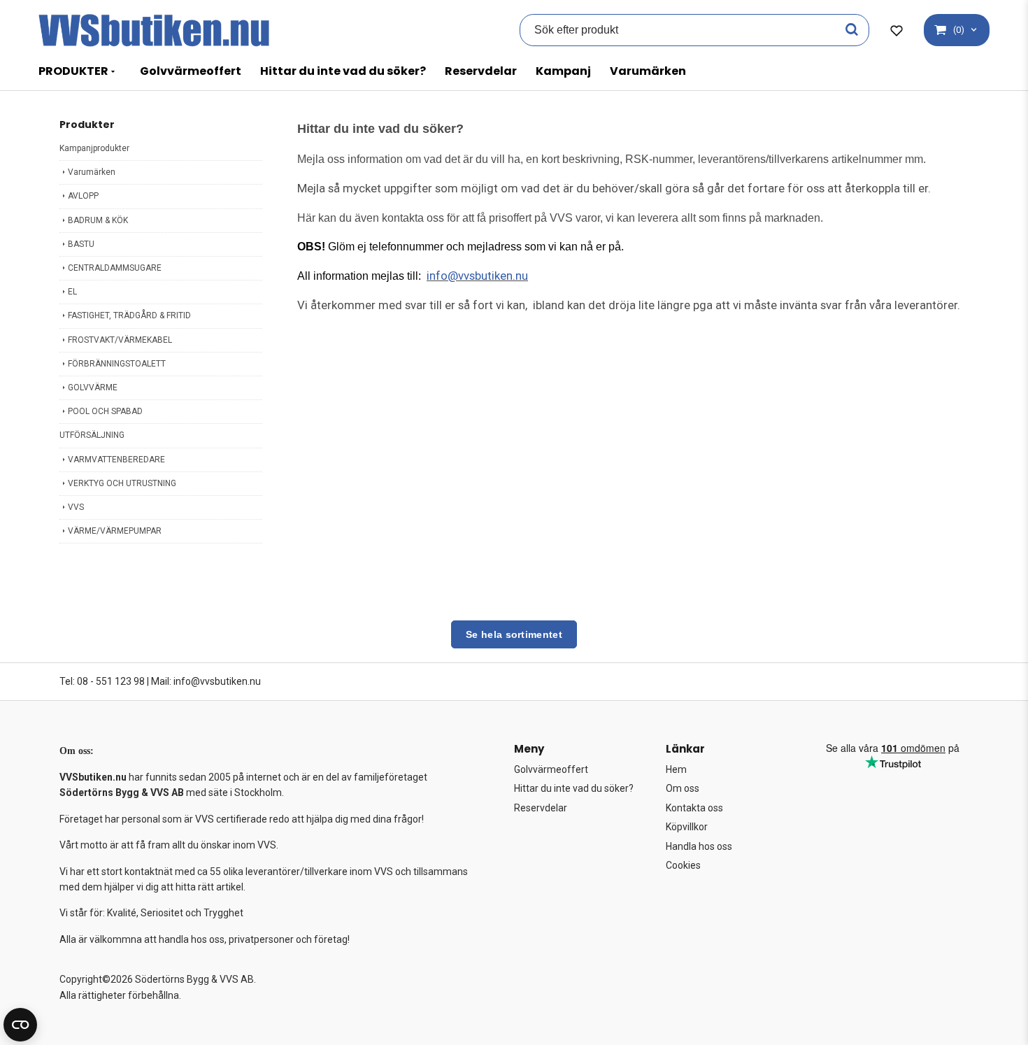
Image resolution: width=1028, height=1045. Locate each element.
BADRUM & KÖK (98, 220)
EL (72, 292)
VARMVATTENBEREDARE (116, 459)
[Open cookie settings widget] (20, 1025)
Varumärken (648, 71)
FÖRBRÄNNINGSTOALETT (117, 364)
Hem (676, 769)
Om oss (682, 788)
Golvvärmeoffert (190, 71)
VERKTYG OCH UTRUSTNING (122, 483)
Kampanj (563, 71)
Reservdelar (481, 71)
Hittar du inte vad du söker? (343, 71)
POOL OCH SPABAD (105, 411)
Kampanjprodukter (94, 148)
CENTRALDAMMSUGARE (115, 268)
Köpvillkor (687, 826)
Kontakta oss (694, 807)
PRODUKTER (73, 71)
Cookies (683, 865)
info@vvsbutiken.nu (477, 276)
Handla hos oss (699, 846)
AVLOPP (83, 196)
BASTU (81, 244)
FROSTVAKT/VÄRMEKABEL (120, 340)
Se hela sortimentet (514, 634)
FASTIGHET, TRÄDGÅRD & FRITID (129, 315)
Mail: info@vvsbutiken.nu (206, 681)
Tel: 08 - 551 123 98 (102, 681)
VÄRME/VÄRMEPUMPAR (115, 531)
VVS (76, 507)
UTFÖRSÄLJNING (91, 435)
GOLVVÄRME (92, 387)
